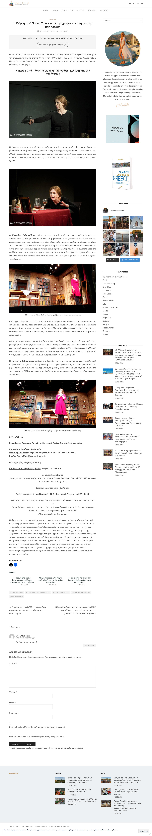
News (45, 10)
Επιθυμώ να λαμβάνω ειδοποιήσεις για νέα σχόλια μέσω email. (37, 727)
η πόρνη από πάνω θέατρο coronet (38, 592)
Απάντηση (89, 645)
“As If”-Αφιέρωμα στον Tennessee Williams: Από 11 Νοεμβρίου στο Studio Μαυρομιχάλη (127, 438)
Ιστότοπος (14, 713)
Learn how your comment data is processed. (63, 748)
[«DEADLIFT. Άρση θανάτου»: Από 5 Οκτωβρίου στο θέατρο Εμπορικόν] (108, 452)
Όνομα (13, 692)
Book (105, 280)
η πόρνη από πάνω (16, 592)
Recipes (106, 324)
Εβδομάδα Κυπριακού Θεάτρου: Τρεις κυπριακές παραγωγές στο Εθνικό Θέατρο (126, 391)
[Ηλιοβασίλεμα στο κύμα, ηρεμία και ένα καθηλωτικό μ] (109, 222)
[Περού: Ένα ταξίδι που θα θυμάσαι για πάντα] (60, 791)
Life (104, 304)
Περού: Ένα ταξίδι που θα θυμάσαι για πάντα (79, 790)
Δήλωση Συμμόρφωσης (59, 826)
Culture (92, 10)
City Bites (107, 287)
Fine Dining (107, 293)
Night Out (107, 317)
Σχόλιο (13, 663)
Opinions (104, 10)
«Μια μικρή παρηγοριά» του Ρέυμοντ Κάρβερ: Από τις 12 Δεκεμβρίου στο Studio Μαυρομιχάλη (127, 468)
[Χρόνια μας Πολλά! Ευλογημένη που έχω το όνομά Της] (136, 222)
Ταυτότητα (14, 826)
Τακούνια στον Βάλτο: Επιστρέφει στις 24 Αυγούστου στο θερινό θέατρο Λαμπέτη (128, 422)
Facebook (13, 773)
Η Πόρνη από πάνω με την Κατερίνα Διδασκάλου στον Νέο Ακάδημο (79, 580)
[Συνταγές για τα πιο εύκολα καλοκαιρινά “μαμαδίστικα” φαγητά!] (106, 791)
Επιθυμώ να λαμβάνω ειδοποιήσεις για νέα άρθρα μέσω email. (37, 736)
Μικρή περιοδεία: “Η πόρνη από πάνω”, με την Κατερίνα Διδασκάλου (51, 580)
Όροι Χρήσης (27, 826)
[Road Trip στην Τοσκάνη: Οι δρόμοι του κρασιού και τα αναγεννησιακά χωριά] (60, 780)
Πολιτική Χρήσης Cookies (110, 830)
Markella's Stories (110, 307)
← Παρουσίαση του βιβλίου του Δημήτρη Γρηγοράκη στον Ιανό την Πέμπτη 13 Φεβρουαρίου (27, 610)
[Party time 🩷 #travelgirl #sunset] (122, 236)
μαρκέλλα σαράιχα (16, 597)
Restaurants (108, 327)
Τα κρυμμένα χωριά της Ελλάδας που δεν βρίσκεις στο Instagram (82, 800)
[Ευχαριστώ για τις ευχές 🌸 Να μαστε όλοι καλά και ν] (122, 222)
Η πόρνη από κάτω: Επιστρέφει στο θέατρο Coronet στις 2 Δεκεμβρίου (22, 580)
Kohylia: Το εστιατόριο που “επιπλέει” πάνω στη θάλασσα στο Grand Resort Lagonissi (127, 780)
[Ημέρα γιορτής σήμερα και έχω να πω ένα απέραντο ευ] (122, 249)
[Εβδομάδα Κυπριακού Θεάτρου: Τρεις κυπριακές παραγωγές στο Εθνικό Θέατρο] (108, 389)
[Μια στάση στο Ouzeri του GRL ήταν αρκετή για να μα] (136, 236)
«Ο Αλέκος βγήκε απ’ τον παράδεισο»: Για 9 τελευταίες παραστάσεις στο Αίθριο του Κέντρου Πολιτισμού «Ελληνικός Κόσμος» (128, 355)
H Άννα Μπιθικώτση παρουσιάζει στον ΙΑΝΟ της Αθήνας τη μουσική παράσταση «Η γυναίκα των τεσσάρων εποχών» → (75, 610)
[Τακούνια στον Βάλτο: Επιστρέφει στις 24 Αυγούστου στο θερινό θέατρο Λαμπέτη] (108, 420)
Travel (55, 10)
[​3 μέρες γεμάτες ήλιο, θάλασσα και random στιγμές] (136, 249)
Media (105, 310)
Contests (107, 290)
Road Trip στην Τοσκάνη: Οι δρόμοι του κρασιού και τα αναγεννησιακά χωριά (79, 780)
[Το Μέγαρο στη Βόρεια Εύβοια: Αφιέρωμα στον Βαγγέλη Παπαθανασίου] (108, 406)
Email (12, 702)
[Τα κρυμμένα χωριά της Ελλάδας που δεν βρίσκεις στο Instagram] (60, 801)
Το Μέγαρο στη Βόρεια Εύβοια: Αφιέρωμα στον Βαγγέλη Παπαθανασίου (129, 406)
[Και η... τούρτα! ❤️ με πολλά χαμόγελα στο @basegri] (109, 249)
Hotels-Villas (78, 10)
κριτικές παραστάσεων (61, 592)
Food (64, 10)
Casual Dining (109, 283)
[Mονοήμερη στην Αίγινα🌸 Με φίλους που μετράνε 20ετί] (109, 236)
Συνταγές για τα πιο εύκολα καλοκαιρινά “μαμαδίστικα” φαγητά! (126, 791)
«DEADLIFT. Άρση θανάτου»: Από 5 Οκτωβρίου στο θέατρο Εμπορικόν (128, 453)
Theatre (52, 19)
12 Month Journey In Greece (115, 276)
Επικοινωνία (41, 826)
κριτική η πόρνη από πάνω (81, 592)
